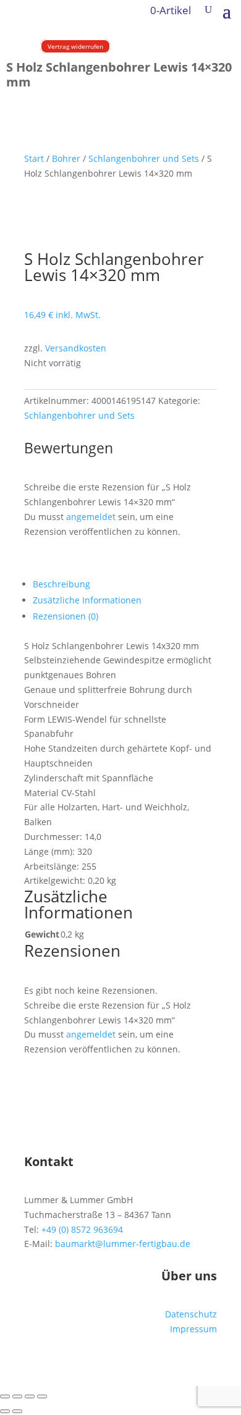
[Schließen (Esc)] (42, 1396)
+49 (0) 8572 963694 (82, 1229)
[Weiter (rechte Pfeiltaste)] (17, 1411)
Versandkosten (75, 348)
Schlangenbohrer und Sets (143, 158)
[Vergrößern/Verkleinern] (5, 1396)
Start (34, 158)
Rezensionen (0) (65, 616)
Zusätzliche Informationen (87, 600)
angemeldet (91, 517)
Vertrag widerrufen (75, 46)
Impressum (193, 1329)
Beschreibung (61, 584)
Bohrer (66, 158)
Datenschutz (191, 1314)
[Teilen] (30, 1396)
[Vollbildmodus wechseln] (17, 1396)
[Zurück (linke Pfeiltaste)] (5, 1411)
